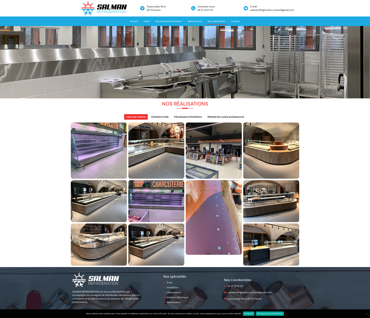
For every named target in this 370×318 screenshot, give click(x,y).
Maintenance (195, 21)
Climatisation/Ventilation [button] (188, 116)
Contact (235, 21)
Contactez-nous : (207, 6)
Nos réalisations (216, 21)
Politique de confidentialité (269, 313)
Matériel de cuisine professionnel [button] (226, 116)
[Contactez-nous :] (193, 8)
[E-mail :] (246, 8)
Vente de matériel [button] (136, 116)
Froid (146, 21)
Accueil (134, 21)
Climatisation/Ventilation (168, 21)
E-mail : (254, 6)
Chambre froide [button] (160, 116)
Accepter (248, 313)
